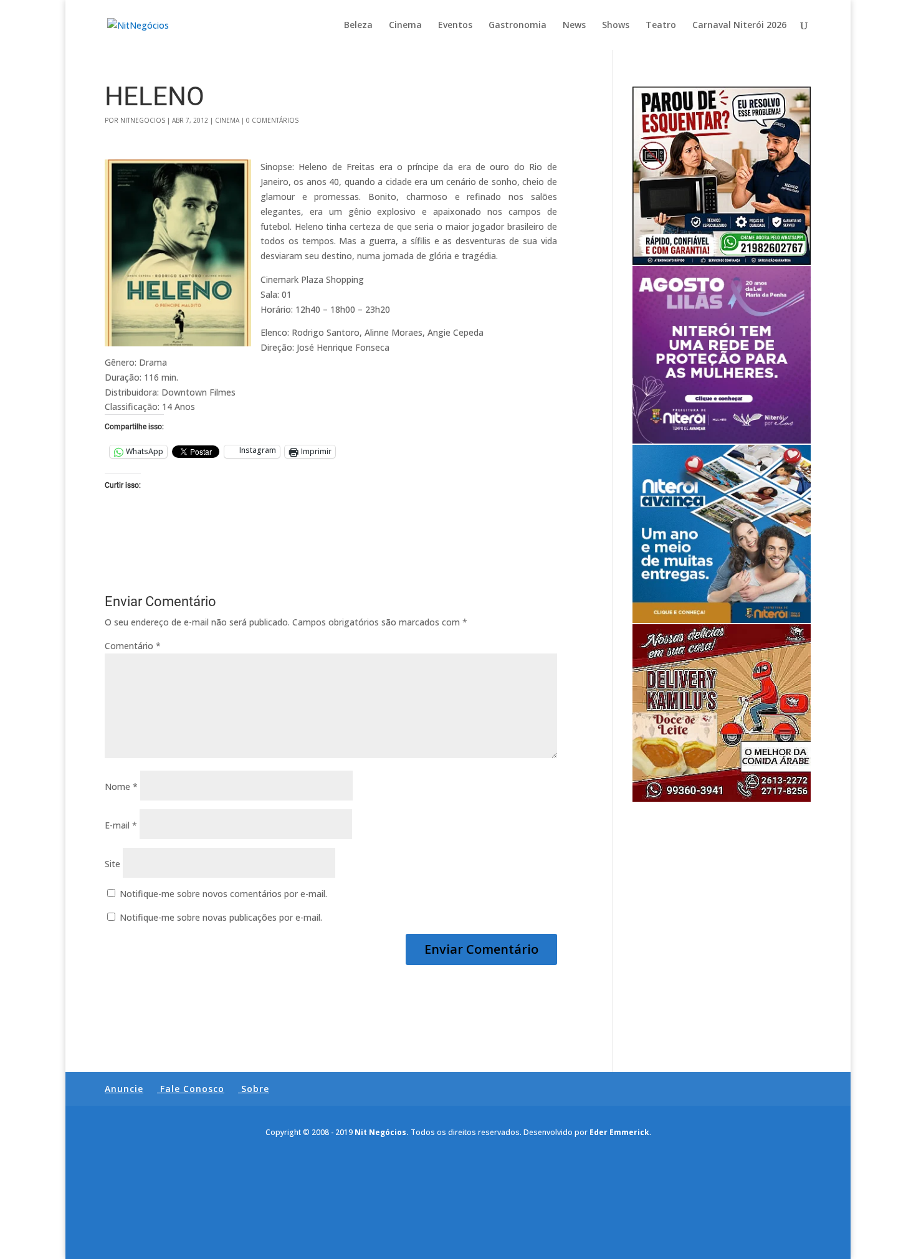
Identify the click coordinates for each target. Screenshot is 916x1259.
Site (112, 864)
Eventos (455, 26)
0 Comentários (272, 120)
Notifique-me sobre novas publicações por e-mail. (221, 917)
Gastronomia (517, 26)
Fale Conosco (192, 1089)
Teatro (661, 26)
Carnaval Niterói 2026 (739, 26)
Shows (615, 26)
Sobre (255, 1089)
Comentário (133, 646)
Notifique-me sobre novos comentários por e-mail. (223, 894)
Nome (121, 786)
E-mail (121, 825)
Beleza (358, 26)
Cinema (405, 26)
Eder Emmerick (619, 1132)
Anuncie (124, 1089)
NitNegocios (142, 120)
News (574, 26)
